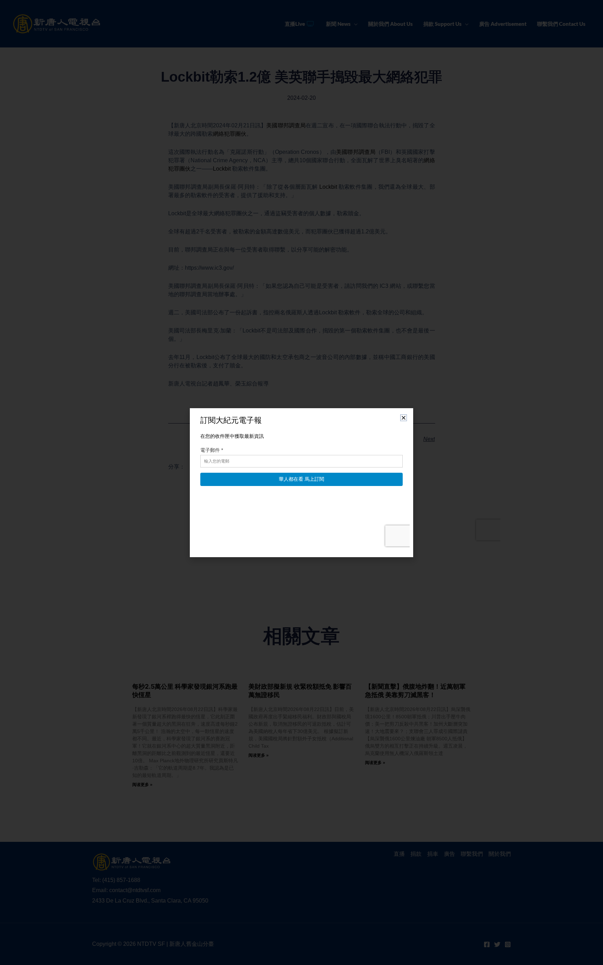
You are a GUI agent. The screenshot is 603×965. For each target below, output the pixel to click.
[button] (403, 417)
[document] (301, 482)
